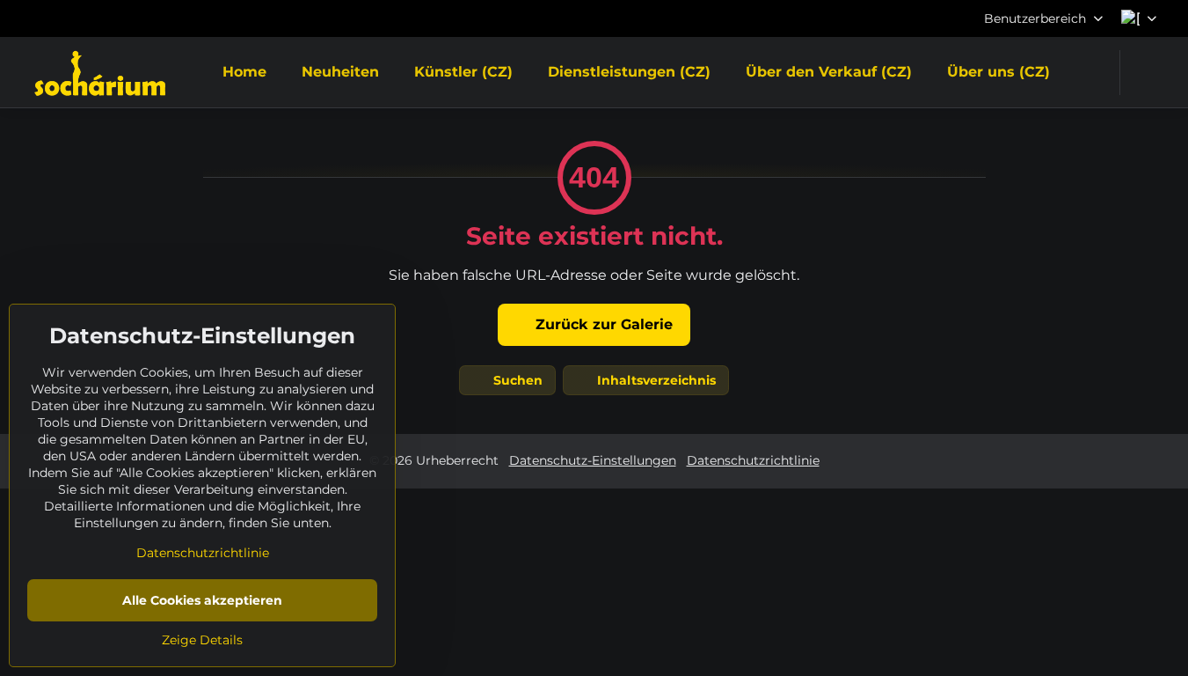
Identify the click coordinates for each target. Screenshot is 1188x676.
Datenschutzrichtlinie (753, 460)
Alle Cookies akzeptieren (202, 600)
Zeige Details (202, 640)
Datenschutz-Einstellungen (592, 460)
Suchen (516, 380)
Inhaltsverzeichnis (655, 380)
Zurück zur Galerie (602, 324)
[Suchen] (1144, 72)
